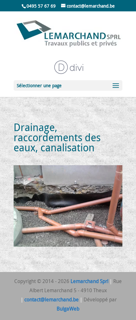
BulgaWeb (68, 308)
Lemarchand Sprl (89, 281)
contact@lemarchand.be (51, 299)
